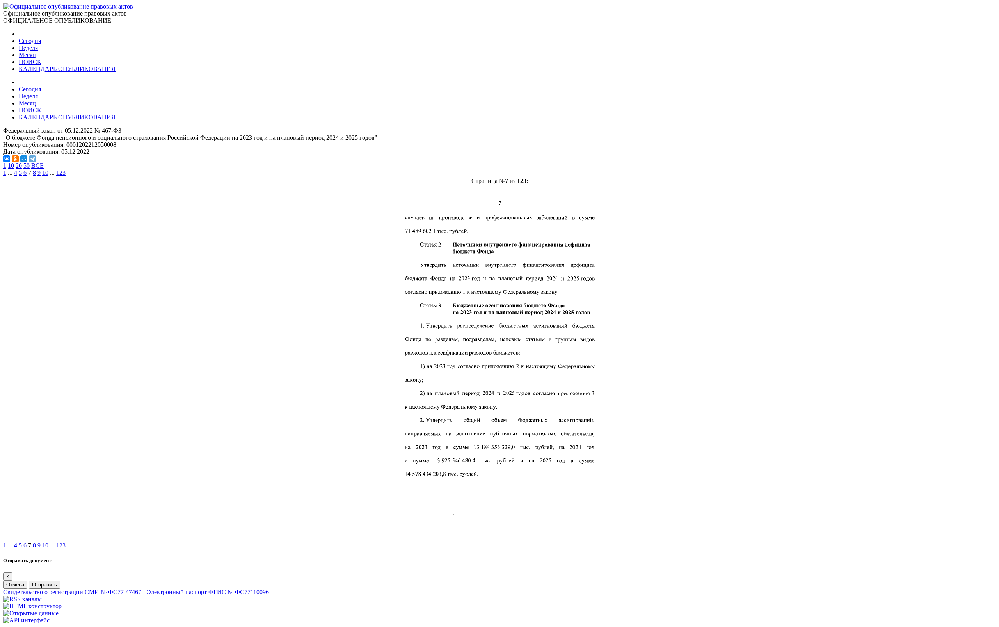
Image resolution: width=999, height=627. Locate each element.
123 (61, 172)
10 (11, 165)
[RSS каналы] (22, 599)
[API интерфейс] (26, 620)
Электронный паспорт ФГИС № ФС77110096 (208, 592)
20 (19, 165)
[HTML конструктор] (32, 606)
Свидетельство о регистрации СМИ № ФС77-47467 (72, 592)
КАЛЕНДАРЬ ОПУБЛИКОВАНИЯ (67, 69)
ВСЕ (37, 165)
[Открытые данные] (31, 613)
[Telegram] (32, 158)
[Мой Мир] (23, 158)
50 (26, 165)
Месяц (27, 55)
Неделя (28, 47)
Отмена (15, 585)
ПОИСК (30, 62)
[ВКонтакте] (6, 158)
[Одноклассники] (15, 158)
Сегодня (30, 40)
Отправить (44, 585)
